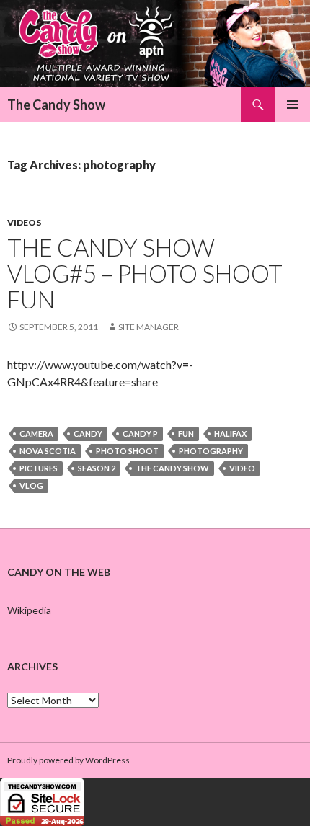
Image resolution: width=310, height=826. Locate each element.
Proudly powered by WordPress (68, 760)
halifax (230, 433)
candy (88, 433)
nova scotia (47, 451)
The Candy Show (56, 104)
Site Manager (148, 326)
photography (211, 451)
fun (186, 433)
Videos (24, 222)
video (242, 468)
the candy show (172, 468)
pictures (38, 468)
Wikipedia (29, 610)
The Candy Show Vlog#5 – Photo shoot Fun (145, 273)
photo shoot (127, 451)
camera (36, 433)
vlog (31, 485)
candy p (140, 433)
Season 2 (96, 468)
